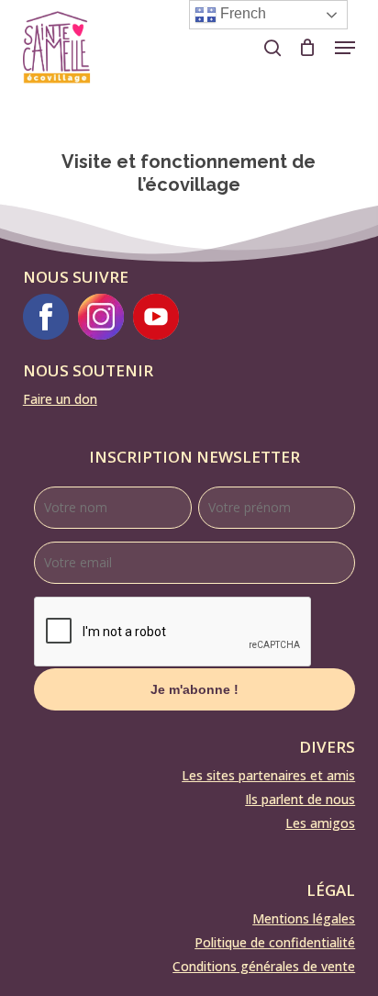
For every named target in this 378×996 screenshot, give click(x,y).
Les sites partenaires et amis (268, 775)
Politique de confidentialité (275, 942)
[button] (345, 48)
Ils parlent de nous (300, 799)
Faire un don (60, 399)
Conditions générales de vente (263, 966)
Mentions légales (303, 918)
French (241, 13)
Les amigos (320, 823)
